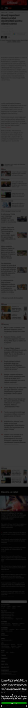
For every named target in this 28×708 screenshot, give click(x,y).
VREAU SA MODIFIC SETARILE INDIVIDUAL (14, 706)
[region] (14, 691)
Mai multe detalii (13, 683)
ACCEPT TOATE (14, 703)
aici (1, 689)
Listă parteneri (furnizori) (4, 700)
